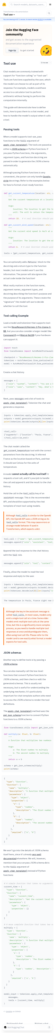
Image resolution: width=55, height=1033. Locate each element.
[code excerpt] (50, 193)
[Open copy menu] (50, 62)
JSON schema (19, 148)
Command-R (9, 335)
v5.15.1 (40, 19)
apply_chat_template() (15, 144)
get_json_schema (12, 715)
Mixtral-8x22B (27, 335)
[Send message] (49, 1027)
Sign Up (12, 50)
